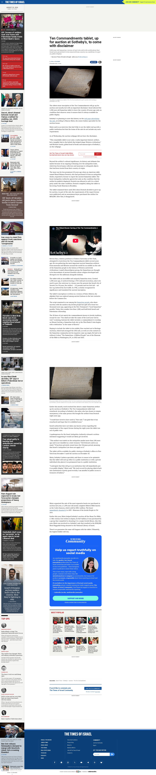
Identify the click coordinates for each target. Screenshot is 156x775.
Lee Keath (13, 265)
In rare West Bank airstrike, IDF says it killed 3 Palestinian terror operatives (12, 380)
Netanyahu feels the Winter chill (70, 647)
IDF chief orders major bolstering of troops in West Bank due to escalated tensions (16, 400)
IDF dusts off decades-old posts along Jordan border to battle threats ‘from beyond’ (12, 201)
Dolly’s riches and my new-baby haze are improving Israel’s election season (11, 698)
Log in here (97, 691)
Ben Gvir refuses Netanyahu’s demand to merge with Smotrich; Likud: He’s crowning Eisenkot (81, 629)
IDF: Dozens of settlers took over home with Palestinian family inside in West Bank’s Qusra (11, 35)
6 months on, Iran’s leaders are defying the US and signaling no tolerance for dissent (16, 260)
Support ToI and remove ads (147, 2)
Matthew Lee (14, 296)
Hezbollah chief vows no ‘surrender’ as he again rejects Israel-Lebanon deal (12, 535)
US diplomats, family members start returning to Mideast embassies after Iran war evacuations (16, 291)
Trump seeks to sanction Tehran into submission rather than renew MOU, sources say (57, 649)
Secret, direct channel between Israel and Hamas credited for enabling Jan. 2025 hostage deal (93, 629)
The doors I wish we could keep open (11, 675)
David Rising (20, 265)
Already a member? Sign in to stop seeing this (75, 602)
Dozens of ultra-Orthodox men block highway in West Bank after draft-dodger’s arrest (12, 340)
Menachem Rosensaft (6, 629)
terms (96, 156)
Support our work (76, 598)
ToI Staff (57, 61)
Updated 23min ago (11, 30)
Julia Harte (14, 285)
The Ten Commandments (80, 680)
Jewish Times (59, 680)
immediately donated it (58, 510)
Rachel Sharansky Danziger (7, 694)
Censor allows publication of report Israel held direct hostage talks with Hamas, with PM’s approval (16, 153)
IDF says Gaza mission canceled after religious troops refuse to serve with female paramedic (57, 629)
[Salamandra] (92, 771)
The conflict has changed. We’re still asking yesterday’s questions (11, 654)
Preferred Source (83, 57)
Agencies (4, 245)
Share (94, 62)
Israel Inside (44, 745)
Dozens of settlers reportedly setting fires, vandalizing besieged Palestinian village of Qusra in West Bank (12, 84)
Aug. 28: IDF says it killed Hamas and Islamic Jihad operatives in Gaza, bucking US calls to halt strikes (16, 140)
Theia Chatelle (13, 601)
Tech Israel (44, 747)
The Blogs (43, 753)
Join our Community (132, 2)
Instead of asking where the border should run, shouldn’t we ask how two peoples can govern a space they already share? (11, 660)
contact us (69, 753)
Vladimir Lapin (4, 672)
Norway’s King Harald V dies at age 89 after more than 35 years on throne (81, 649)
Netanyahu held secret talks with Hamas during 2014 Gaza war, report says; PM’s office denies (16, 166)
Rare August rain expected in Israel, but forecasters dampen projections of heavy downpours (10, 498)
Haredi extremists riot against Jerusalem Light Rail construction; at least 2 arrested (12, 348)
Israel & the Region (46, 740)
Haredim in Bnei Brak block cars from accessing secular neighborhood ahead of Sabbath (12, 320)
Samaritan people (83, 302)
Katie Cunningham (5, 716)
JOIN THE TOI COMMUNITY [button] (93, 688)
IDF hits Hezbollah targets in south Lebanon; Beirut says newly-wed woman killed (11, 555)
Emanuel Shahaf (5, 651)
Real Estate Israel (46, 750)
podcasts (43, 755)
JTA (52, 61)
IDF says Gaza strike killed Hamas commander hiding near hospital (12, 58)
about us (69, 745)
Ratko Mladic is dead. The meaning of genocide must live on (12, 632)
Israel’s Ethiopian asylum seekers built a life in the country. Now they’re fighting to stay (12, 593)
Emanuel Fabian (12, 207)
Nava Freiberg (11, 275)
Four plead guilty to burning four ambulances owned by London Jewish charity (12, 443)
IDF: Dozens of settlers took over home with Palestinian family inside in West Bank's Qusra (12, 67)
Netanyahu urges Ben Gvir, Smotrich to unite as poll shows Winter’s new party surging (69, 628)
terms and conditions (72, 740)
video (42, 758)
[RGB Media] (79, 771)
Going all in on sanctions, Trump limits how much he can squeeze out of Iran (15, 271)
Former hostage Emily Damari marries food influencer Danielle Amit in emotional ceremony (93, 649)
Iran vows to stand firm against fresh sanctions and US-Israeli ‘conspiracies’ (11, 240)
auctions (71, 680)
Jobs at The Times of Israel (73, 750)
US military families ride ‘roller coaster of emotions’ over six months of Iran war (16, 281)
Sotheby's (65, 680)
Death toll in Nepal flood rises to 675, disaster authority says (11, 75)
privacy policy (70, 742)
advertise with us (71, 747)
